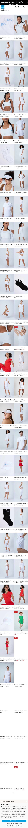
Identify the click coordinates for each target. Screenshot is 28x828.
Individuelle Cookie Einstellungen (14, 825)
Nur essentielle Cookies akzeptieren (14, 823)
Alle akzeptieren (14, 820)
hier (11, 817)
